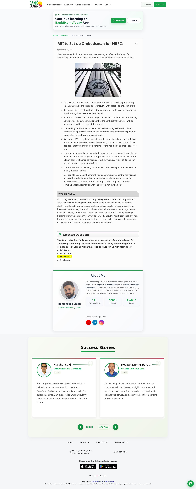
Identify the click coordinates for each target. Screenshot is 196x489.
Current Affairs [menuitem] (54, 4)
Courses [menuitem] (108, 4)
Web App (135, 20)
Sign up (161, 4)
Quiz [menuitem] (97, 4)
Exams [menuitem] (67, 4)
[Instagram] (101, 322)
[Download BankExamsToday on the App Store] (88, 466)
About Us (84, 443)
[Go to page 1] (80, 427)
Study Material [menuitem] (83, 4)
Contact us (102, 443)
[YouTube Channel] (88, 322)
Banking (64, 35)
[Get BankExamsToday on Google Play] (108, 466)
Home (55, 35)
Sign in (148, 4)
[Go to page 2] (90, 427)
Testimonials (122, 443)
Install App (120, 20)
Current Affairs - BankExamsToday (102, 482)
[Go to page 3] (92, 427)
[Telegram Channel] (94, 322)
